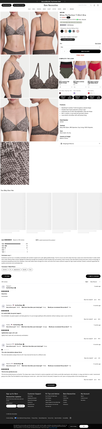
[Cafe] (65, 32)
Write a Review (95, 276)
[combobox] (80, 47)
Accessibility (65, 418)
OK (84, 426)
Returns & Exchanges (32, 400)
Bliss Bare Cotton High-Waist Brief (93, 82)
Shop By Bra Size (6, 5)
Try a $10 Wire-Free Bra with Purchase (70, 22)
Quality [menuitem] (24, 269)
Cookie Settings (73, 426)
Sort (86, 281)
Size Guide (98, 43)
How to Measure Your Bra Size (51, 404)
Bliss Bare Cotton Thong (78, 82)
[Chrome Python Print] (73, 32)
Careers (65, 396)
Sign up (21, 406)
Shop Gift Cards (31, 404)
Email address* (9, 403)
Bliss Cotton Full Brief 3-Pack (64, 82)
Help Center (30, 396)
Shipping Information (32, 398)
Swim (44, 9)
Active (54, 9)
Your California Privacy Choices (23, 418)
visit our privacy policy (53, 427)
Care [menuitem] (30, 269)
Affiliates (65, 400)
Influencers (65, 404)
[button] (98, 5)
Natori (62, 12)
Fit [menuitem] (10, 269)
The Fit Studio (48, 398)
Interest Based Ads (43, 418)
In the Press (65, 398)
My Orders (83, 400)
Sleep (49, 9)
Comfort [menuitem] (5, 269)
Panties (39, 9)
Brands (72, 9)
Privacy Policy (34, 418)
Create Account (84, 398)
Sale (29, 9)
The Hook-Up (48, 406)
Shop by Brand (31, 406)
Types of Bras (48, 400)
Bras (33, 9)
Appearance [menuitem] (17, 269)
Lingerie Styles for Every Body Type (52, 402)
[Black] (61, 32)
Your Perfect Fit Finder (19, 5)
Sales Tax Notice (58, 418)
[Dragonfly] (69, 32)
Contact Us (30, 402)
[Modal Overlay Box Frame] (71, 39)
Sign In (82, 396)
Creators (65, 402)
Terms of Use (50, 418)
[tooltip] (10, 255)
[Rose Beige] (77, 32)
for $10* (51, 1)
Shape (59, 9)
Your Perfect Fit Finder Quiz (51, 396)
